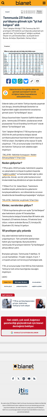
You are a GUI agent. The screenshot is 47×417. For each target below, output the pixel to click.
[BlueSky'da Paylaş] (26, 81)
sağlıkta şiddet (9, 174)
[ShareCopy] (31, 81)
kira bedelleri (36, 282)
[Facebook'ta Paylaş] (8, 81)
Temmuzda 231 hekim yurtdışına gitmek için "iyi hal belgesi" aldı (22, 21)
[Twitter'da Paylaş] (14, 81)
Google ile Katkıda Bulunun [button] (26, 332)
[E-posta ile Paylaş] (37, 81)
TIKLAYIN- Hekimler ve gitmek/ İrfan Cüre (20, 200)
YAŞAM (7, 12)
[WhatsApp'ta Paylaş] (20, 81)
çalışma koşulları (21, 286)
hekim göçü (8, 286)
